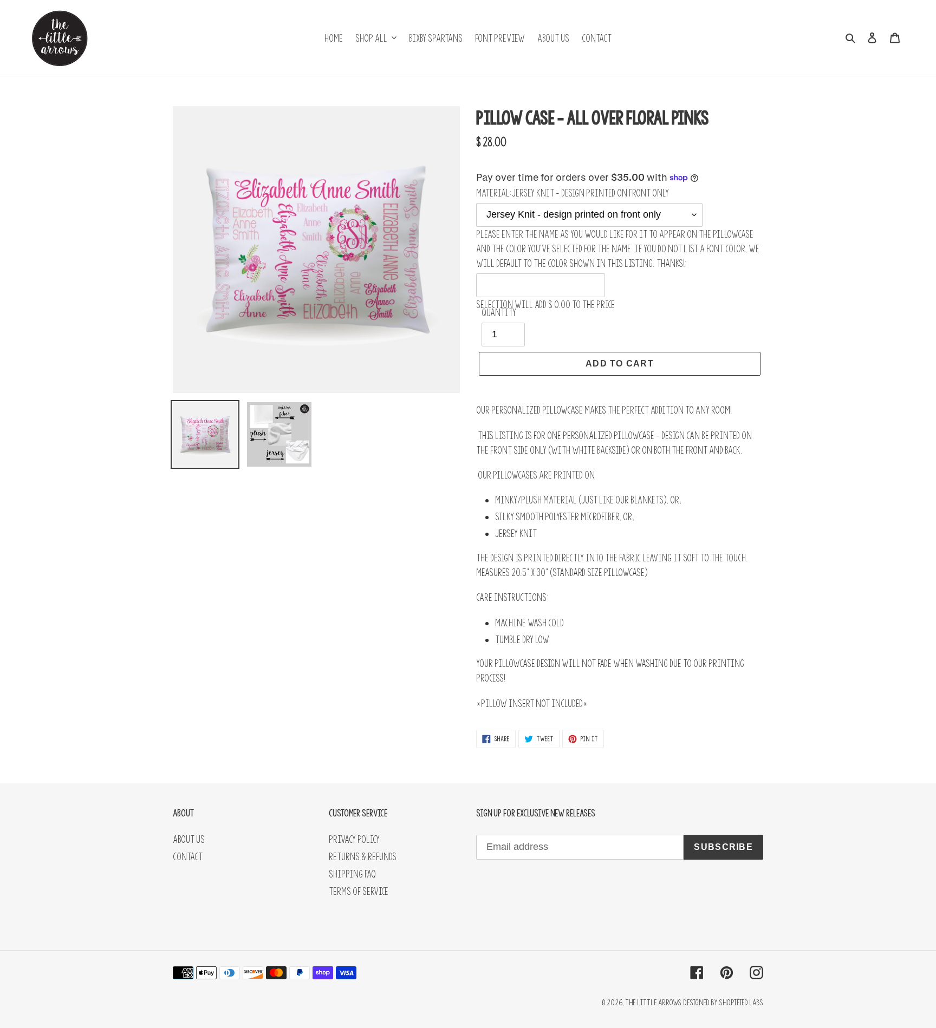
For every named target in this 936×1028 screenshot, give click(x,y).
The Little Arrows (653, 1002)
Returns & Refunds (362, 856)
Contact (188, 856)
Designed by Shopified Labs (723, 1002)
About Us (189, 839)
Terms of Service (358, 891)
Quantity (499, 312)
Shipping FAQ (352, 874)
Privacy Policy (354, 839)
